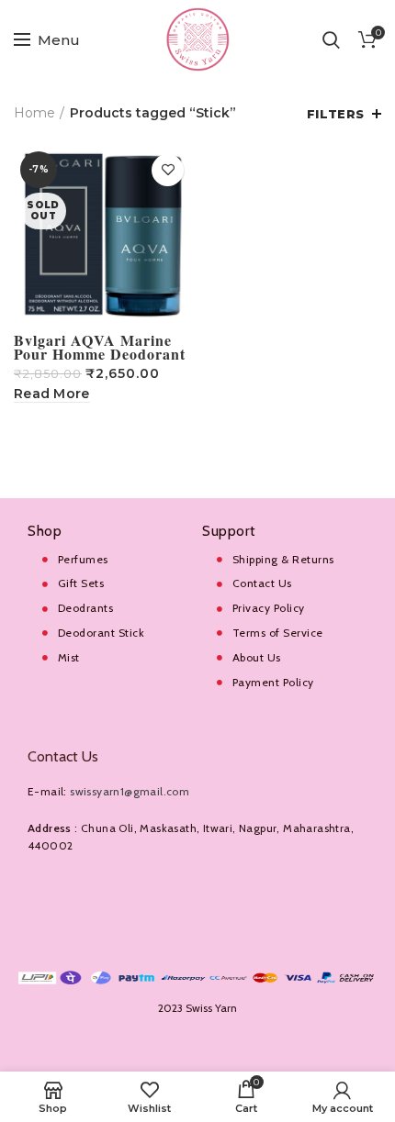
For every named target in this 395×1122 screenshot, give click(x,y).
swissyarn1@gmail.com (129, 791)
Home (34, 113)
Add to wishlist (168, 170)
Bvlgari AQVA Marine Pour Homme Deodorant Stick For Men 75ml (100, 353)
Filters (336, 113)
